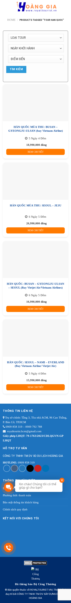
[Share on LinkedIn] (45, 468)
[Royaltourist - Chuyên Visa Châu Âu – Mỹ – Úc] (36, 6)
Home (11, 19)
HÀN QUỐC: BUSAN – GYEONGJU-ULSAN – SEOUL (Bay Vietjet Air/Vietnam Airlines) (35, 285)
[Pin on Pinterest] (37, 468)
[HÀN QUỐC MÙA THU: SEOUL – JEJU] (35, 181)
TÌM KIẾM (16, 69)
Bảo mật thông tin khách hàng (21, 502)
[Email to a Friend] (30, 468)
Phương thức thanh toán (17, 495)
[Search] (66, 7)
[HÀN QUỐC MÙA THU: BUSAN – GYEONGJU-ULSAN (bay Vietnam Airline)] (35, 102)
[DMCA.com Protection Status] (35, 562)
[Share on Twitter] (22, 468)
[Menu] (5, 7)
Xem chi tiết (35, 151)
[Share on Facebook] (14, 468)
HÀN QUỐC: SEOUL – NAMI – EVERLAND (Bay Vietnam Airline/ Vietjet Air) (35, 364)
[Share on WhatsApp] (6, 468)
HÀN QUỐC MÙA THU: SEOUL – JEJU (35, 205)
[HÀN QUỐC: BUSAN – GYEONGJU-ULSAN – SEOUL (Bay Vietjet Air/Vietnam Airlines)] (35, 259)
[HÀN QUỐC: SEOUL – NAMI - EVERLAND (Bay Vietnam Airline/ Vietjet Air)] (35, 337)
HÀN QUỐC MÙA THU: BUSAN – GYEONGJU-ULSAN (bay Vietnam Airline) (35, 128)
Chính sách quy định (15, 509)
